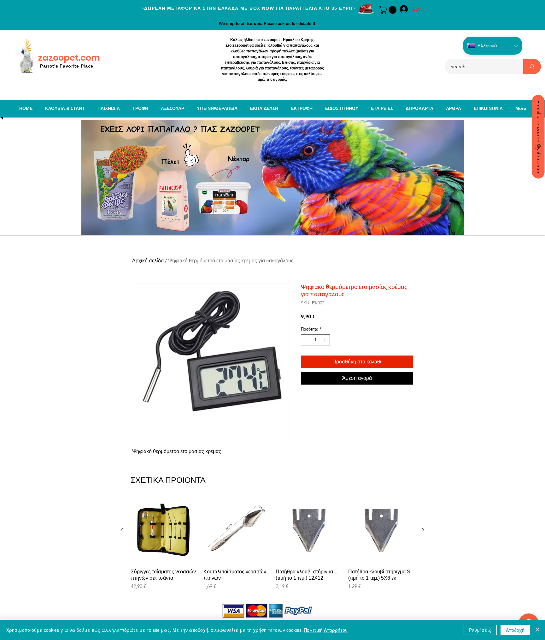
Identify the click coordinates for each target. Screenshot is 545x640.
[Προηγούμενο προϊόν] (122, 530)
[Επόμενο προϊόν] (423, 530)
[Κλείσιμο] (537, 630)
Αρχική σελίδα (148, 261)
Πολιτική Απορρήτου (326, 630)
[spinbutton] (315, 340)
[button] (388, 10)
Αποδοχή (515, 630)
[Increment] (325, 340)
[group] (272, 547)
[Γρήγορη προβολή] (164, 530)
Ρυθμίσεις (480, 630)
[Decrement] (305, 340)
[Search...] (532, 66)
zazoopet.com (69, 57)
